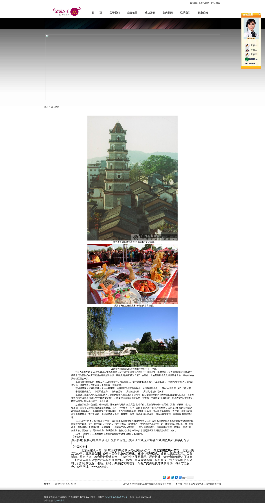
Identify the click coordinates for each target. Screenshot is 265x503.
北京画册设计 (60, 500)
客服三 (254, 54)
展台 (74, 440)
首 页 (97, 12)
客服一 (254, 45)
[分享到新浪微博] (168, 477)
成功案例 (150, 12)
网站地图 (215, 2)
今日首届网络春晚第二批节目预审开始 (202, 483)
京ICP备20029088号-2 (116, 497)
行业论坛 (203, 12)
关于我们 (115, 12)
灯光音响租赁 (116, 440)
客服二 (254, 50)
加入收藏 (204, 2)
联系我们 (185, 12)
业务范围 (132, 12)
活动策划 (137, 440)
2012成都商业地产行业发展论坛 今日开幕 (151, 483)
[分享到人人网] (176, 477)
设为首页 (194, 2)
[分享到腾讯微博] (172, 477)
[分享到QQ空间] (164, 477)
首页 (46, 106)
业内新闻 (168, 12)
